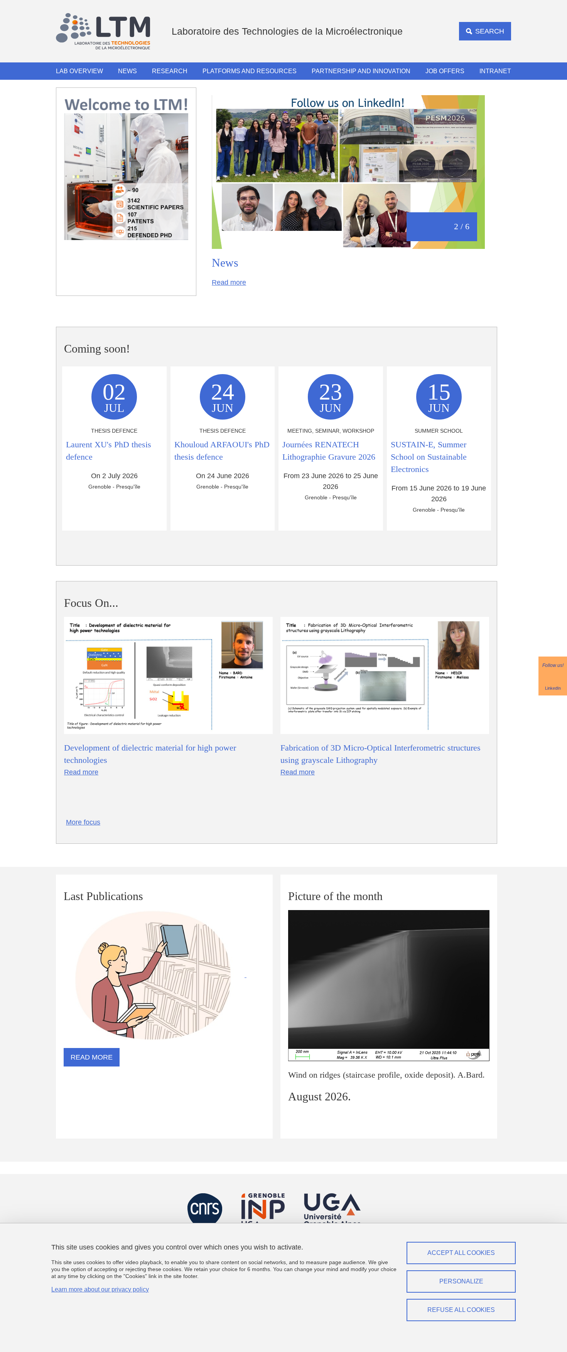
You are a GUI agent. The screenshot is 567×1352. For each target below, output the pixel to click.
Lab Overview (79, 71)
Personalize (461, 1281)
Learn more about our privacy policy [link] (100, 1289)
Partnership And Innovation (361, 71)
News (127, 71)
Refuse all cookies (461, 1310)
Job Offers (444, 71)
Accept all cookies (461, 1253)
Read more (229, 282)
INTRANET (495, 71)
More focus (83, 822)
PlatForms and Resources (249, 71)
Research (169, 71)
